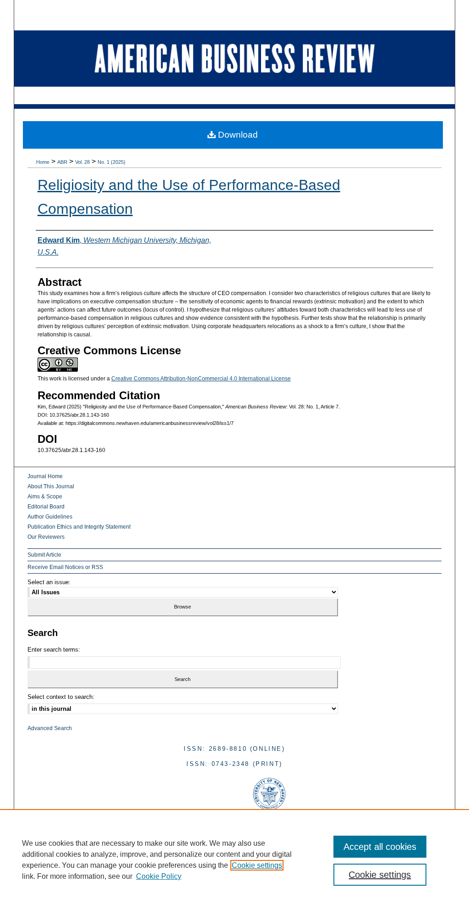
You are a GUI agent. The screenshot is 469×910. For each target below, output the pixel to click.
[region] (234, 859)
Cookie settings (257, 865)
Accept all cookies (380, 847)
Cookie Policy (158, 876)
